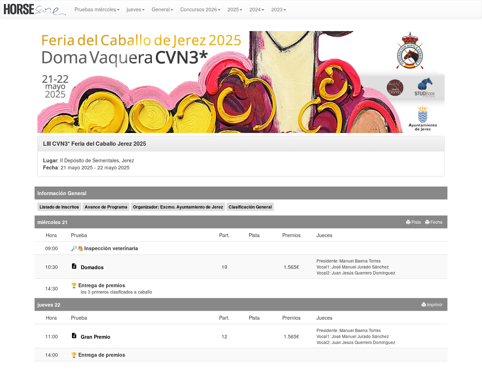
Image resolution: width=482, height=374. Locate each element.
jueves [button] (134, 9)
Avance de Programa (106, 207)
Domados (92, 267)
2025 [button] (233, 9)
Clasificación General (250, 207)
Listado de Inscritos (59, 207)
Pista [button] (415, 222)
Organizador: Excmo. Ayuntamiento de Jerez (178, 207)
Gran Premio (95, 336)
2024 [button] (255, 9)
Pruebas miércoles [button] (95, 9)
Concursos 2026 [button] (198, 9)
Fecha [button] (435, 222)
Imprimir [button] (434, 304)
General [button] (161, 9)
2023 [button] (277, 9)
